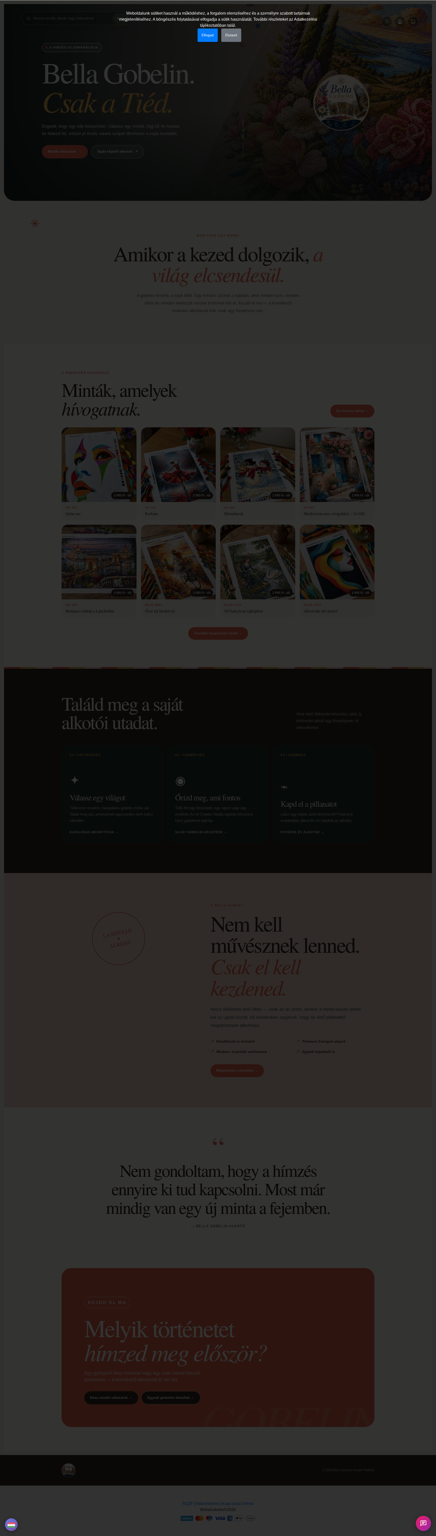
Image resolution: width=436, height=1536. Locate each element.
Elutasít (231, 35)
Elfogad (208, 35)
